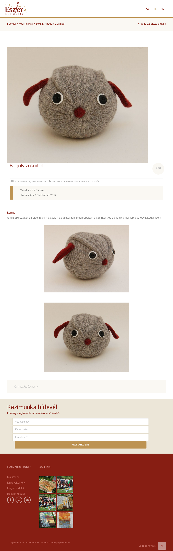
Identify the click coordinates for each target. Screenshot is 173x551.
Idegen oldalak (15, 488)
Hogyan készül (16, 493)
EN (162, 9)
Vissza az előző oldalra (152, 23)
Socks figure (82, 181)
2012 (54, 181)
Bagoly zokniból (26, 166)
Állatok (61, 181)
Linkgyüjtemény (16, 482)
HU (155, 9)
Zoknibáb (95, 181)
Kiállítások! (13, 477)
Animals (70, 181)
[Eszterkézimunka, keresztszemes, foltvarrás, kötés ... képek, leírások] (16, 4)
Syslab (152, 546)
